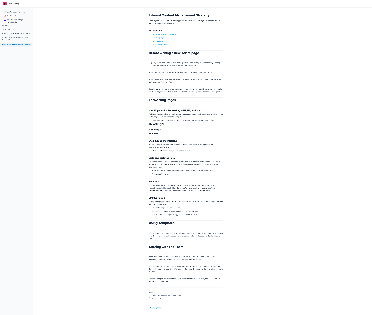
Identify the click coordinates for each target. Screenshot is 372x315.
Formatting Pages (158, 38)
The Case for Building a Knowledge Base (15, 21)
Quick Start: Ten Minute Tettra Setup (13, 12)
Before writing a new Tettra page (164, 34)
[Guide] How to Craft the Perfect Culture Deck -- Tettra (15, 39)
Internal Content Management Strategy (16, 44)
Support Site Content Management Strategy (16, 34)
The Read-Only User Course (11, 30)
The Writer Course (8, 26)
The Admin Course (13, 16)
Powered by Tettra (155, 308)
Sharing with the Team (160, 45)
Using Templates (158, 41)
